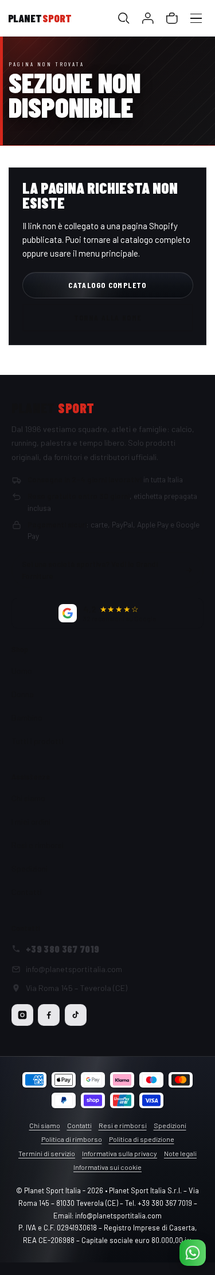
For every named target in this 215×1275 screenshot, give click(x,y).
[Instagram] (22, 1015)
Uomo (21, 671)
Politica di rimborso (71, 1139)
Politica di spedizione (141, 1139)
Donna (22, 694)
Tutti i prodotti (37, 741)
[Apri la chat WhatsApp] (192, 1253)
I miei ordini (30, 821)
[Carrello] (172, 18)
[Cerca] (124, 18)
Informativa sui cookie (107, 1167)
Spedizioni (29, 868)
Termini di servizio (46, 1153)
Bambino (26, 717)
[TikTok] (76, 1015)
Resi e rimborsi (37, 845)
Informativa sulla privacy (119, 1153)
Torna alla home (108, 317)
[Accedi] (148, 18)
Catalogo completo (107, 285)
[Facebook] (49, 1015)
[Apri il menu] (196, 18)
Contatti (26, 892)
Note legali (180, 1153)
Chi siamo (28, 798)
